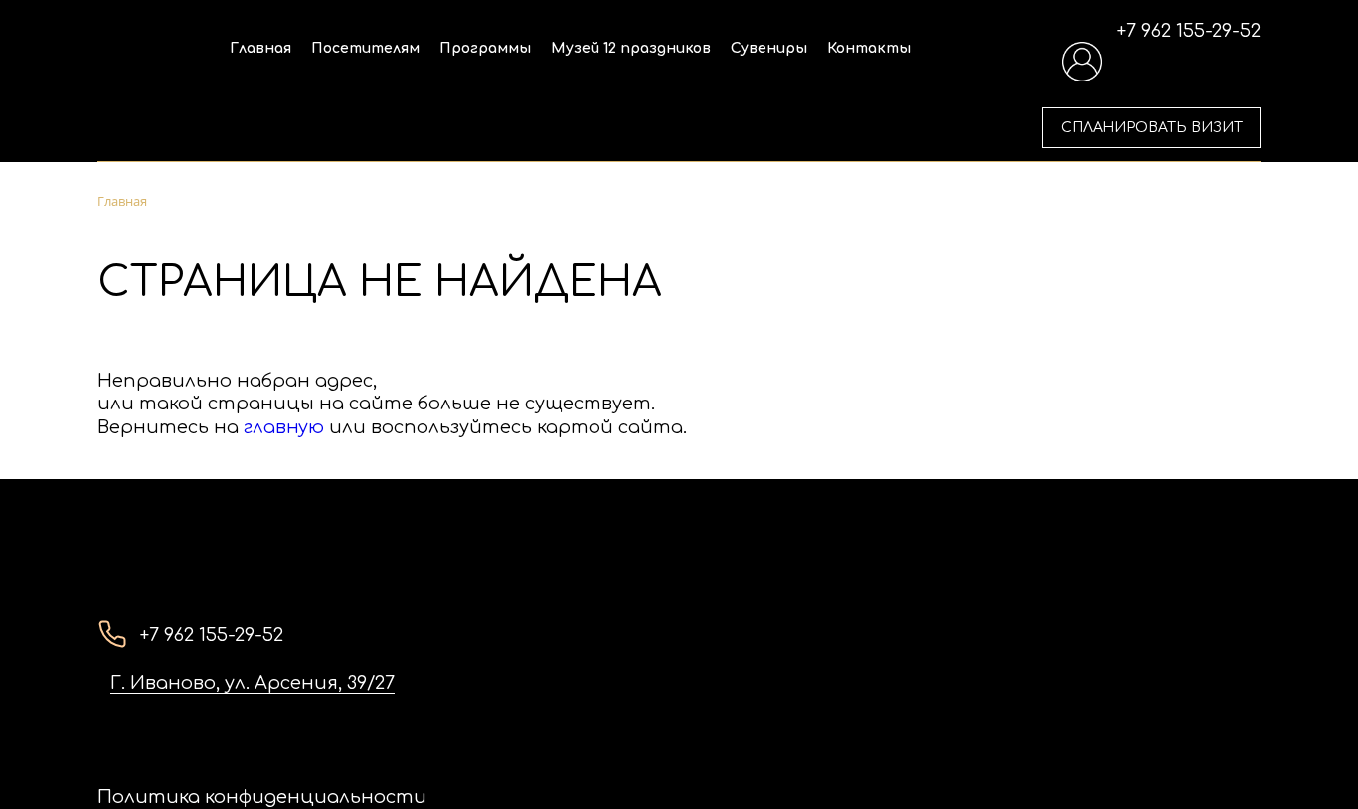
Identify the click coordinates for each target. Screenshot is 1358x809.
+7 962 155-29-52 (1189, 31)
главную (284, 427)
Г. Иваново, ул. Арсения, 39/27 (252, 683)
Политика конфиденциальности (261, 797)
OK (1078, 757)
